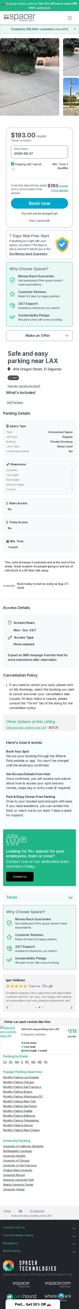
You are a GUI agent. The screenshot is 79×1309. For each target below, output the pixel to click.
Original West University (17, 1170)
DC (11, 1062)
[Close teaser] (61, 1298)
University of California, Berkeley (23, 1146)
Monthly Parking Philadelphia (21, 1120)
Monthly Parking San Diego (20, 1106)
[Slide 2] (39, 1007)
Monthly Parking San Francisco (22, 1087)
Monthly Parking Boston (17, 1091)
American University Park (18, 1179)
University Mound (14, 1175)
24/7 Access (15, 402)
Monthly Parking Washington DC (23, 1096)
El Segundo (37, 1210)
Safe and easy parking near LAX (26, 727)
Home (7, 1210)
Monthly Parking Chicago (18, 1082)
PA (45, 1062)
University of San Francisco (20, 1165)
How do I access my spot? (24, 386)
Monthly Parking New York (19, 1101)
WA (33, 1062)
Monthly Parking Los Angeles (21, 1077)
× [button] (75, 3)
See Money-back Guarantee (28, 253)
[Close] (75, 29)
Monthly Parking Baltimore (19, 1115)
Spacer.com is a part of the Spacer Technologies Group (37, 1274)
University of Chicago (16, 1160)
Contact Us (20, 876)
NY (27, 1062)
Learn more (43, 7)
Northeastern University (17, 1151)
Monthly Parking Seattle (17, 1111)
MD (40, 1062)
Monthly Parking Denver (18, 1125)
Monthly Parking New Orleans (21, 1130)
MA (17, 1062)
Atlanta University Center (18, 1184)
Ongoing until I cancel (28, 164)
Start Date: (21, 148)
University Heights (14, 1155)
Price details (59, 190)
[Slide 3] (43, 1007)
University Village (13, 1189)
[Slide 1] (36, 1007)
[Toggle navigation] (69, 18)
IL (22, 1062)
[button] (13, 169)
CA (5, 1062)
